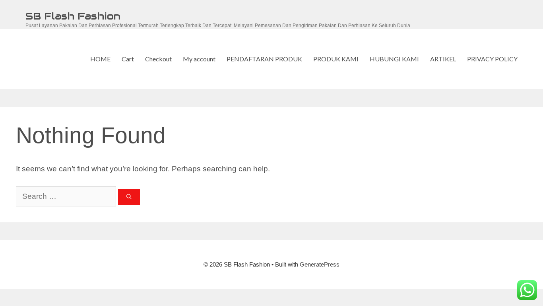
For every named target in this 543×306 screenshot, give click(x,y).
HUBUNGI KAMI (394, 59)
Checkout (158, 59)
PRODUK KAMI (336, 59)
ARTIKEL (443, 59)
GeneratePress (319, 264)
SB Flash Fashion (72, 16)
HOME (100, 59)
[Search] (129, 197)
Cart (128, 59)
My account (199, 59)
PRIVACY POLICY (492, 59)
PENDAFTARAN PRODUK (264, 59)
